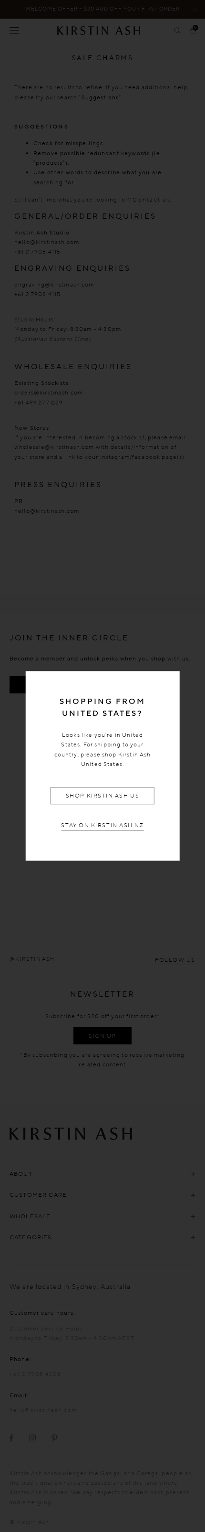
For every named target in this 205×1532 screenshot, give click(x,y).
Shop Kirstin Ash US (102, 795)
